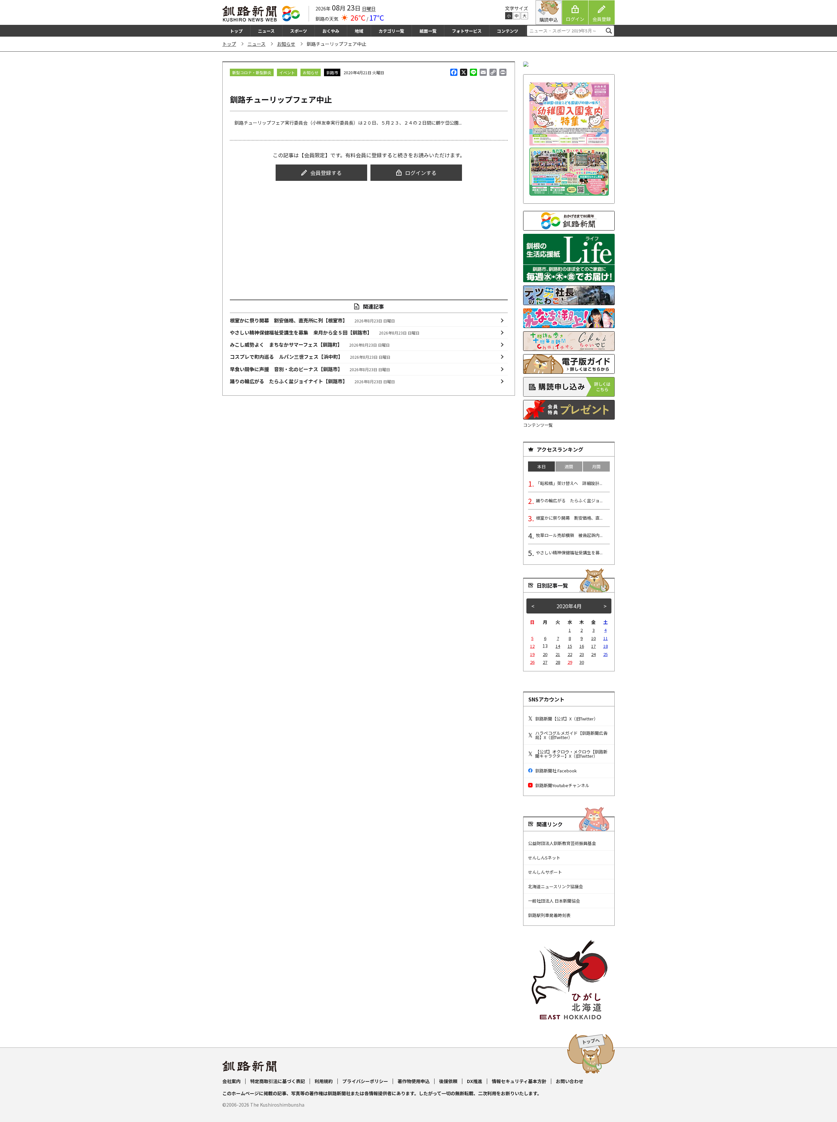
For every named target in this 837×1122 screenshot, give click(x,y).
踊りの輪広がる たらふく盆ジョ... (569, 500)
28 (557, 662)
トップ (236, 31)
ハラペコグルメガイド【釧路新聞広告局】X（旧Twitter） (571, 735)
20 (545, 654)
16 (581, 646)
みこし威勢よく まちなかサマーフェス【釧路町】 (310, 344)
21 (557, 654)
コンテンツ (507, 31)
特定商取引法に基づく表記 (277, 1081)
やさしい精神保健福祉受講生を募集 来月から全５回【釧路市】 (325, 332)
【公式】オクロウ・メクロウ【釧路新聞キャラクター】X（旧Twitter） (571, 754)
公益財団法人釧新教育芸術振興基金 (562, 843)
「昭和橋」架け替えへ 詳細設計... (569, 483)
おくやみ (330, 31)
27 (545, 662)
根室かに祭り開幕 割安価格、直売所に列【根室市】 (312, 320)
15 (570, 646)
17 (593, 646)
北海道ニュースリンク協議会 (555, 886)
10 (593, 638)
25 (605, 654)
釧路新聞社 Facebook (556, 771)
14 (557, 646)
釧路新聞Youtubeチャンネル (562, 785)
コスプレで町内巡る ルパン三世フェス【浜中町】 (310, 356)
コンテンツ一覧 (538, 425)
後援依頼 (448, 1081)
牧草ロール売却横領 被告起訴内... (569, 535)
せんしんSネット (544, 857)
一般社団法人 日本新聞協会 (554, 901)
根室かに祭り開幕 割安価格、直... (569, 518)
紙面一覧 (427, 31)
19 (532, 654)
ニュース (266, 31)
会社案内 (231, 1081)
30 (581, 662)
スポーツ (298, 31)
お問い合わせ (569, 1081)
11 (605, 638)
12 (532, 646)
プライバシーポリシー (365, 1081)
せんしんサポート (545, 872)
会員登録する (326, 173)
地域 (359, 31)
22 (570, 654)
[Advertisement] (369, 234)
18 (605, 646)
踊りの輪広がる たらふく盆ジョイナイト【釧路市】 (312, 381)
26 (532, 662)
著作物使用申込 (414, 1081)
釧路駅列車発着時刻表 (549, 915)
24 (593, 654)
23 (581, 654)
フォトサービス (467, 31)
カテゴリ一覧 (391, 31)
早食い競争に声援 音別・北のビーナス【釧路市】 (310, 369)
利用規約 (324, 1081)
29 (570, 662)
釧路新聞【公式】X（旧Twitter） (566, 719)
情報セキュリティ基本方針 (519, 1081)
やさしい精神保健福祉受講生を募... (569, 552)
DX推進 (474, 1081)
